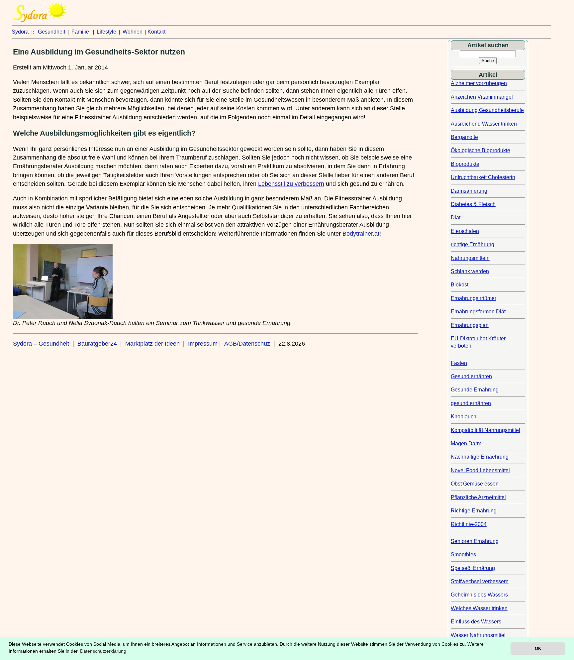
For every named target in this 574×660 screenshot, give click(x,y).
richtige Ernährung (472, 244)
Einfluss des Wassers (476, 621)
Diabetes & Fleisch (473, 204)
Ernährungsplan (470, 325)
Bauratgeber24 (97, 343)
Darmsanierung (469, 191)
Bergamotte (464, 137)
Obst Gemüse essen (475, 484)
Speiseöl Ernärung (473, 568)
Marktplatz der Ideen (152, 343)
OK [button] (538, 648)
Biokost (459, 284)
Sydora (20, 32)
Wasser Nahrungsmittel (478, 635)
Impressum (203, 343)
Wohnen (133, 32)
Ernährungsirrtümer (473, 298)
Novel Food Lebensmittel (480, 470)
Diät (455, 217)
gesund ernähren (471, 403)
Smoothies (463, 554)
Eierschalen (465, 231)
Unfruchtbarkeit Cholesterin (483, 177)
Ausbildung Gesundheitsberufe (487, 110)
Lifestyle (106, 32)
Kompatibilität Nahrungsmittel (485, 430)
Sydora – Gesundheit (41, 343)
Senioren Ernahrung (475, 541)
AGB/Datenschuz (247, 343)
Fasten (459, 363)
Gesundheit (51, 32)
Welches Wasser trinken (479, 608)
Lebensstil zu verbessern (291, 183)
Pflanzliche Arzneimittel (478, 497)
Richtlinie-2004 (469, 524)
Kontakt (156, 32)
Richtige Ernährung (474, 510)
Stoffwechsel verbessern (480, 581)
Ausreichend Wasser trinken (484, 124)
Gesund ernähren (471, 376)
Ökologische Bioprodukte (480, 150)
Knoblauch (463, 416)
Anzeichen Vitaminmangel (482, 97)
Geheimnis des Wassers (479, 595)
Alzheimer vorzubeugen (479, 83)
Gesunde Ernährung (475, 389)
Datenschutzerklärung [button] (103, 651)
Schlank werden (470, 271)
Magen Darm (466, 443)
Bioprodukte (465, 164)
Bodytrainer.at (360, 233)
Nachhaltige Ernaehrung (480, 457)
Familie (80, 32)
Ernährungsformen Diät (478, 311)
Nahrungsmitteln (470, 258)
